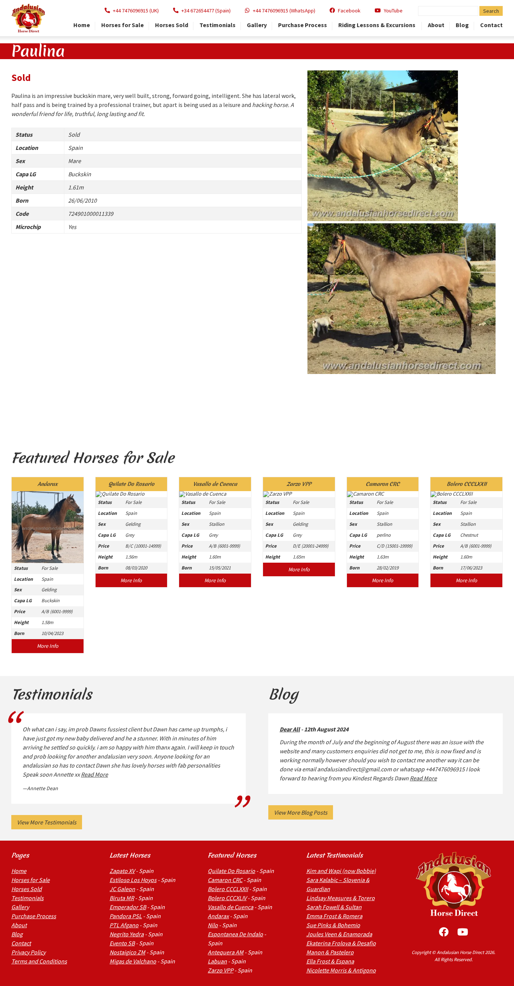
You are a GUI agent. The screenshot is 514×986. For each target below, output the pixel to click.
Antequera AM (225, 952)
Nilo (213, 925)
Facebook (349, 10)
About (436, 25)
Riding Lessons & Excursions (377, 25)
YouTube (393, 10)
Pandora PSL (125, 916)
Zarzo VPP (220, 970)
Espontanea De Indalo (235, 934)
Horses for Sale (122, 25)
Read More (94, 774)
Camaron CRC (225, 880)
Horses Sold (171, 25)
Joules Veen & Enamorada (339, 934)
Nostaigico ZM (127, 952)
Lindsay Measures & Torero (340, 898)
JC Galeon (122, 889)
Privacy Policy (28, 952)
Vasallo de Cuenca (230, 907)
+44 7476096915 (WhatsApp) (284, 10)
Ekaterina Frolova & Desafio (341, 943)
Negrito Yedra (126, 934)
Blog (462, 25)
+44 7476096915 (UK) (136, 10)
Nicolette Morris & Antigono (341, 970)
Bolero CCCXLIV (227, 898)
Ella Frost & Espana (330, 961)
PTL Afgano (123, 925)
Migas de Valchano (132, 961)
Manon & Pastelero (330, 952)
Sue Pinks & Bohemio (333, 925)
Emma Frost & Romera (334, 916)
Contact (491, 25)
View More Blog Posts (300, 812)
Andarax (218, 916)
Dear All (290, 729)
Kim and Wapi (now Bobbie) (341, 871)
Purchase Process (302, 25)
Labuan (217, 961)
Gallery (257, 25)
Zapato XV (122, 871)
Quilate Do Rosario (231, 871)
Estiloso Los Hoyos (133, 880)
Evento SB (122, 943)
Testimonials (217, 25)
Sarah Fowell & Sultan (334, 907)
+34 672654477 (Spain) (206, 10)
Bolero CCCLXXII (228, 889)
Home (81, 25)
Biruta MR (121, 898)
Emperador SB (127, 907)
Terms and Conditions (39, 961)
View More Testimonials (46, 822)
